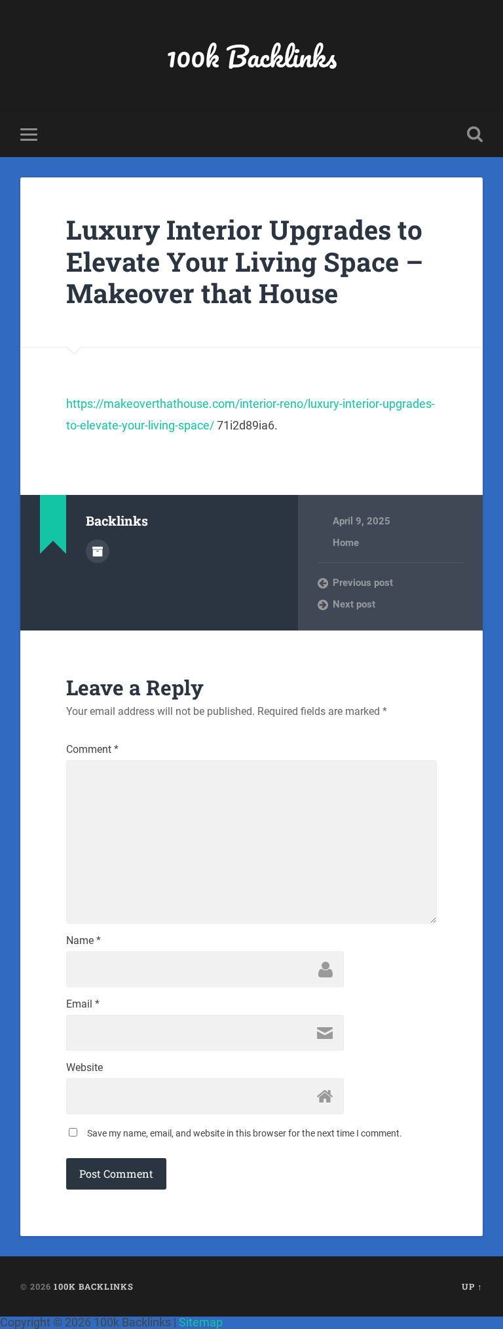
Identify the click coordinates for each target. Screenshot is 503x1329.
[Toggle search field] (475, 134)
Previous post (363, 583)
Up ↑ (472, 1286)
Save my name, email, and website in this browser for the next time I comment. (244, 1133)
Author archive (97, 551)
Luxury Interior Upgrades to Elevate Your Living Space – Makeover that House (244, 261)
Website (84, 1068)
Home (346, 543)
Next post (354, 604)
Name (83, 941)
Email (83, 1004)
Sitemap (201, 1322)
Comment (92, 749)
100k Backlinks (251, 56)
